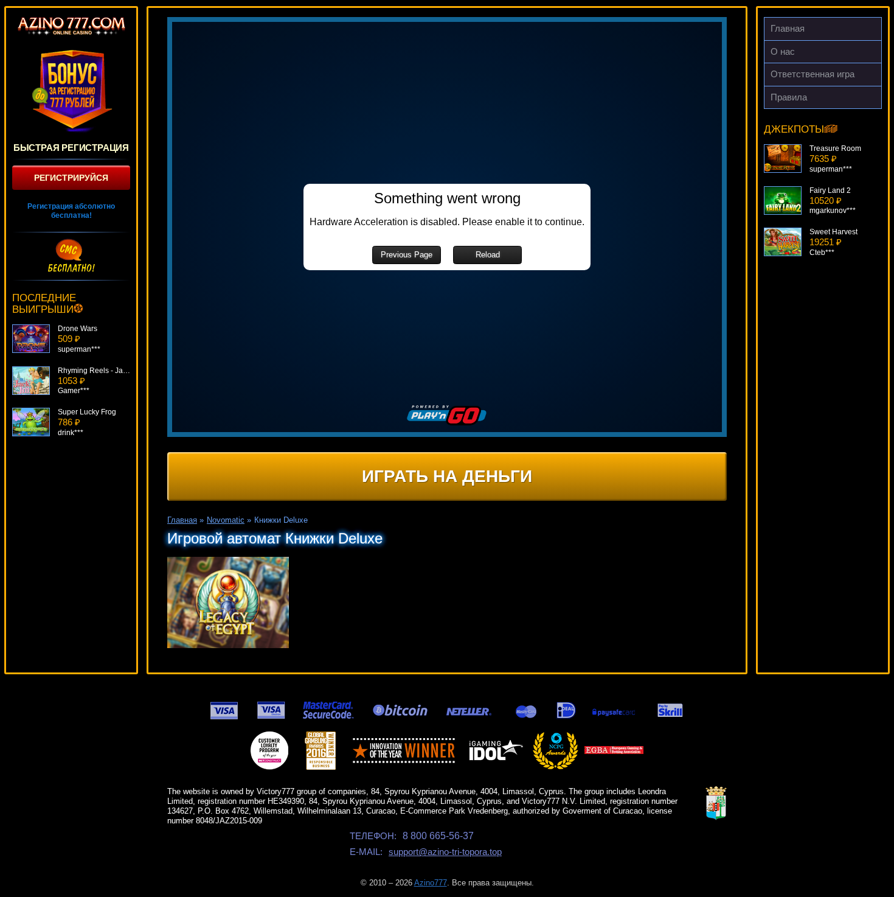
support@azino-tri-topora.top (445, 851)
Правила (789, 97)
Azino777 (430, 882)
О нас (783, 51)
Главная (788, 28)
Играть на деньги (447, 476)
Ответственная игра (812, 74)
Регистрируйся (71, 178)
